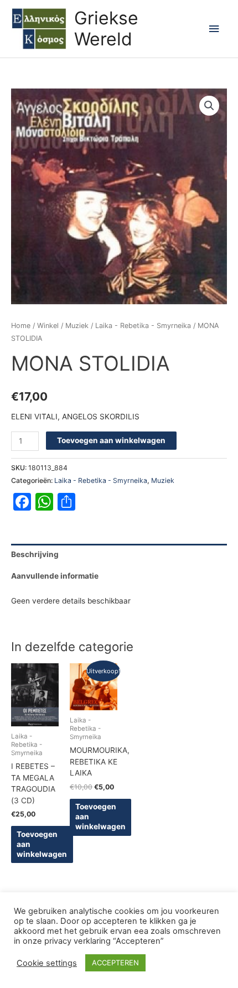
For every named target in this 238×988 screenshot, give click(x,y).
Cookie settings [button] (47, 963)
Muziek (77, 325)
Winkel (48, 325)
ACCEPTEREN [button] (115, 962)
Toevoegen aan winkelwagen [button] (42, 844)
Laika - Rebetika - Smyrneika (143, 325)
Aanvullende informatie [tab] (55, 575)
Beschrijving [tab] (35, 554)
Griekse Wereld (106, 28)
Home (20, 325)
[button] (209, 106)
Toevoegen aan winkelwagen (111, 440)
